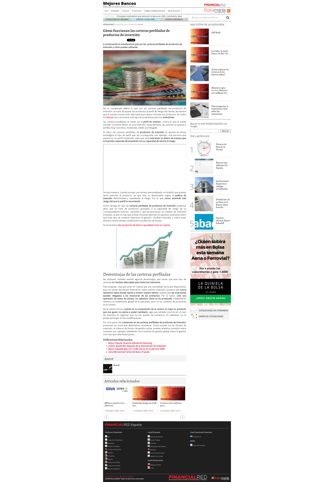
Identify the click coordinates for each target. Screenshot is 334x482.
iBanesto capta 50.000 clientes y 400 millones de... (219, 90)
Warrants (153, 450)
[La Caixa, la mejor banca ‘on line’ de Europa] (199, 54)
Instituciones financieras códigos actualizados (222, 184)
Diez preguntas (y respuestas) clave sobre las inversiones (219, 110)
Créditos (110, 453)
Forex (152, 468)
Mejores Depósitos (113, 469)
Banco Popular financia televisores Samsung (130, 343)
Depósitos (110, 443)
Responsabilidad (127, 476)
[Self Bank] (199, 36)
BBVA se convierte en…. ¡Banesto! (115, 404)
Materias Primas (155, 465)
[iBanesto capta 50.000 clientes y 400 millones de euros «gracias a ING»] (199, 91)
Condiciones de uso (112, 476)
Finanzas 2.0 (196, 437)
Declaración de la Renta (158, 446)
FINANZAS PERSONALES (174, 19)
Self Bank (215, 32)
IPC (108, 437)
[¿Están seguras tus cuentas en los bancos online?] (199, 73)
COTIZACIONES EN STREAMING (117, 19)
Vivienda (153, 443)
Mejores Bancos (119, 3)
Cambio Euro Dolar (156, 456)
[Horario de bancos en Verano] (204, 148)
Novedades (115, 11)
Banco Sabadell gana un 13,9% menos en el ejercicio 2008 (136, 348)
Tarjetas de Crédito (113, 462)
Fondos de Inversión (114, 449)
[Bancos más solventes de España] (204, 166)
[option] (117, 399)
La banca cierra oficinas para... (171, 404)
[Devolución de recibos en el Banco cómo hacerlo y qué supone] (204, 203)
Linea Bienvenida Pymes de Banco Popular (129, 351)
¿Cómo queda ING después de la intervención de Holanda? (137, 345)
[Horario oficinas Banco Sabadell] (204, 222)
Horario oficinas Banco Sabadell (223, 220)
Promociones (137, 11)
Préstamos (111, 456)
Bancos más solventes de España (222, 165)
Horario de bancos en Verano (221, 146)
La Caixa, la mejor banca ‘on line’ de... (220, 52)
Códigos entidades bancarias (154, 11)
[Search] (227, 17)
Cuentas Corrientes (113, 466)
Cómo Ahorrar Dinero (157, 453)
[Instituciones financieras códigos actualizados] (204, 185)
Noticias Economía (156, 437)
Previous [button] (107, 418)
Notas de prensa (174, 11)
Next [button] (183, 418)
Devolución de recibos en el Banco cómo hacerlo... (223, 203)
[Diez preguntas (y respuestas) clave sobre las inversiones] (199, 110)
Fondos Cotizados (113, 446)
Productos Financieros (115, 440)
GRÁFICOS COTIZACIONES (145, 19)
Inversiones (108, 24)
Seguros (110, 459)
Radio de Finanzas (198, 445)
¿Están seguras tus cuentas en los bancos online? (220, 72)
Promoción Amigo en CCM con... (144, 404)
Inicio (106, 11)
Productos (125, 11)
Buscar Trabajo (155, 440)
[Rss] (228, 11)
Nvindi (140, 24)
